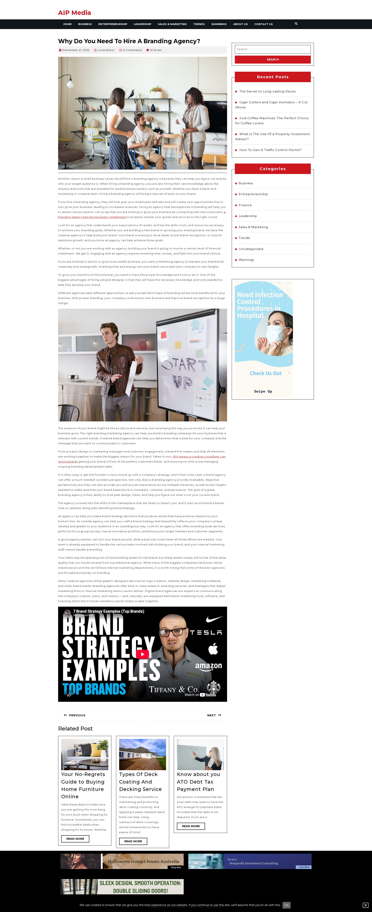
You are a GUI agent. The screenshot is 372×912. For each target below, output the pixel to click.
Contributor (106, 50)
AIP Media (74, 12)
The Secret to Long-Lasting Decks (267, 91)
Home (67, 24)
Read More (77, 839)
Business (85, 24)
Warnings (219, 24)
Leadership (142, 24)
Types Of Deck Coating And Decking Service (140, 781)
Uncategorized (251, 249)
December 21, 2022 (76, 50)
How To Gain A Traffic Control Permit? (270, 150)
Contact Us (263, 24)
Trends (199, 24)
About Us (240, 24)
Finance (245, 205)
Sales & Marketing (172, 24)
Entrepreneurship (112, 24)
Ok (286, 905)
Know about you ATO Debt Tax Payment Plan (198, 781)
